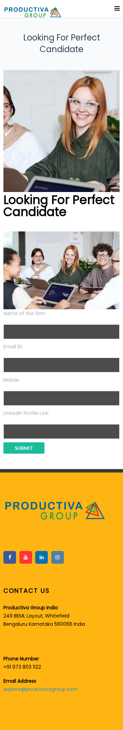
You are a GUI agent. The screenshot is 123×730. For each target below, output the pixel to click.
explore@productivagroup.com (40, 689)
